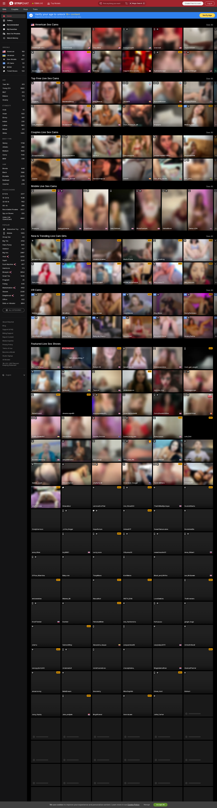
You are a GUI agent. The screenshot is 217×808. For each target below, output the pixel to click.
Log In (209, 3)
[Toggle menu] (4, 3)
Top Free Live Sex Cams (45, 78)
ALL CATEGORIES (15, 310)
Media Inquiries (8, 341)
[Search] (126, 3)
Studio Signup (8, 356)
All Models (6, 360)
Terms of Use (7, 348)
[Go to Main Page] (19, 3)
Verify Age (207, 15)
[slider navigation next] (210, 50)
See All (209, 25)
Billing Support (8, 333)
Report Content (8, 337)
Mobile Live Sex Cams (44, 186)
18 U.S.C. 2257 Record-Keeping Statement (11, 364)
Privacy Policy (8, 345)
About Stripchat (8, 322)
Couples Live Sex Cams (44, 132)
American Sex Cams (46, 24)
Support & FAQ (8, 329)
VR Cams (36, 289)
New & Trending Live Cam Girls (49, 235)
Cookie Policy (133, 805)
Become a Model (9, 352)
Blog (4, 326)
